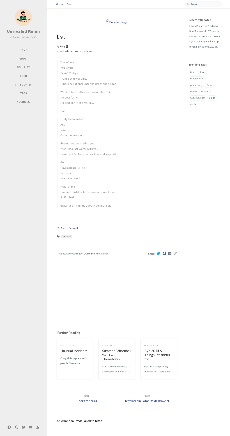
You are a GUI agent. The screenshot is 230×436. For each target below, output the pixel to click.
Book (209, 85)
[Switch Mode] (9, 427)
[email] (30, 427)
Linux (193, 72)
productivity (196, 85)
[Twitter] (158, 253)
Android (205, 91)
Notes (64, 228)
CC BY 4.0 (89, 253)
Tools (202, 72)
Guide (212, 97)
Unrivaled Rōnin (23, 31)
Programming (197, 78)
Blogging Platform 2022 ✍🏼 (203, 46)
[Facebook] (164, 253)
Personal (73, 228)
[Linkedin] (170, 253)
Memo (193, 91)
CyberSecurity (197, 97)
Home (60, 4)
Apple (193, 104)
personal (66, 236)
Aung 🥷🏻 (64, 46)
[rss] (37, 427)
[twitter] (23, 427)
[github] (16, 427)
